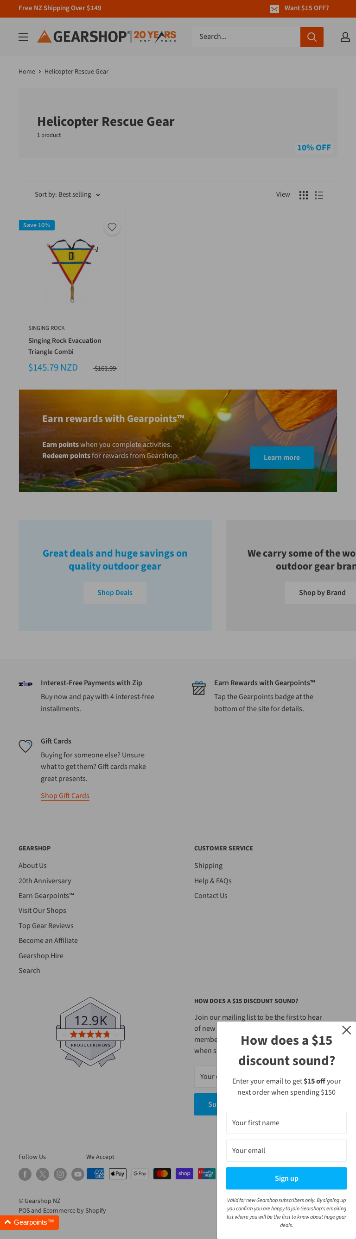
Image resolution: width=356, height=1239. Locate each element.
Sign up (287, 1178)
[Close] (346, 1029)
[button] (29, 1222)
